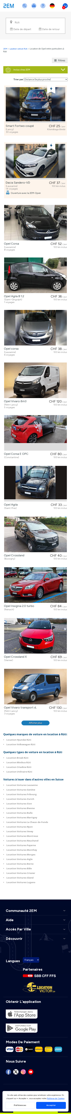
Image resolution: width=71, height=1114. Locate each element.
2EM (5, 49)
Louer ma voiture (34, 7)
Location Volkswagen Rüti (20, 744)
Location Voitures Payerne (21, 845)
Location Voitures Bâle (19, 868)
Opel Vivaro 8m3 (14, 401)
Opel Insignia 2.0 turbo (18, 606)
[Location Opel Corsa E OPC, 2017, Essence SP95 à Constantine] (35, 433)
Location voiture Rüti (18, 49)
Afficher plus (35, 723)
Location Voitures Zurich (20, 798)
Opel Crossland (13, 555)
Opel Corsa (11, 243)
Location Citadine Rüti (18, 767)
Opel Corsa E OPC (15, 454)
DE (53, 7)
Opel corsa (10, 348)
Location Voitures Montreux (22, 836)
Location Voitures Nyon (19, 826)
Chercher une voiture (25, 7)
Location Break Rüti (17, 757)
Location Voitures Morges (20, 854)
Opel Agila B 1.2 (13, 296)
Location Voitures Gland (20, 877)
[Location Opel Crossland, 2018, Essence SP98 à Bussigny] (35, 534)
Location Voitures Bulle (19, 812)
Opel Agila (10, 504)
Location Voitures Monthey (21, 849)
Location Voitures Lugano (20, 882)
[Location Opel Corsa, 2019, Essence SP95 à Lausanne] (35, 222)
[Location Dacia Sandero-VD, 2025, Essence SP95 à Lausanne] (35, 161)
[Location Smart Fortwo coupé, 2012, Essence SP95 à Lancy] (35, 105)
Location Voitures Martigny (21, 817)
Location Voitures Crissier (20, 873)
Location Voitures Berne (20, 863)
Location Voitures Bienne (20, 808)
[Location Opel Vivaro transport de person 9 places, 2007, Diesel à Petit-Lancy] (35, 686)
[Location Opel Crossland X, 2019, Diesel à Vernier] (35, 636)
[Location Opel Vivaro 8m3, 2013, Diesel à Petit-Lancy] (35, 380)
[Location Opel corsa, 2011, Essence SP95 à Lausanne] (35, 327)
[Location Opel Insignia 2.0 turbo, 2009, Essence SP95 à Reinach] (35, 585)
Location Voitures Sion (19, 803)
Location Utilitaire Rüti (19, 771)
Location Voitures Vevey (19, 831)
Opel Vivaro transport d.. (20, 707)
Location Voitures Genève (20, 789)
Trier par (18, 79)
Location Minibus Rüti (18, 762)
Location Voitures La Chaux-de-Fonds (27, 822)
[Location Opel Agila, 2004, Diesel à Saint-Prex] (35, 483)
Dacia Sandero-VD (17, 182)
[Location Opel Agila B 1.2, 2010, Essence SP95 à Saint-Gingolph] (35, 275)
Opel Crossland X (15, 657)
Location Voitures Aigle (19, 859)
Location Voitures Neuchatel (22, 840)
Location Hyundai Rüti (18, 739)
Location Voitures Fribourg (21, 794)
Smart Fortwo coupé (19, 126)
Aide (43, 7)
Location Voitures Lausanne (22, 785)
